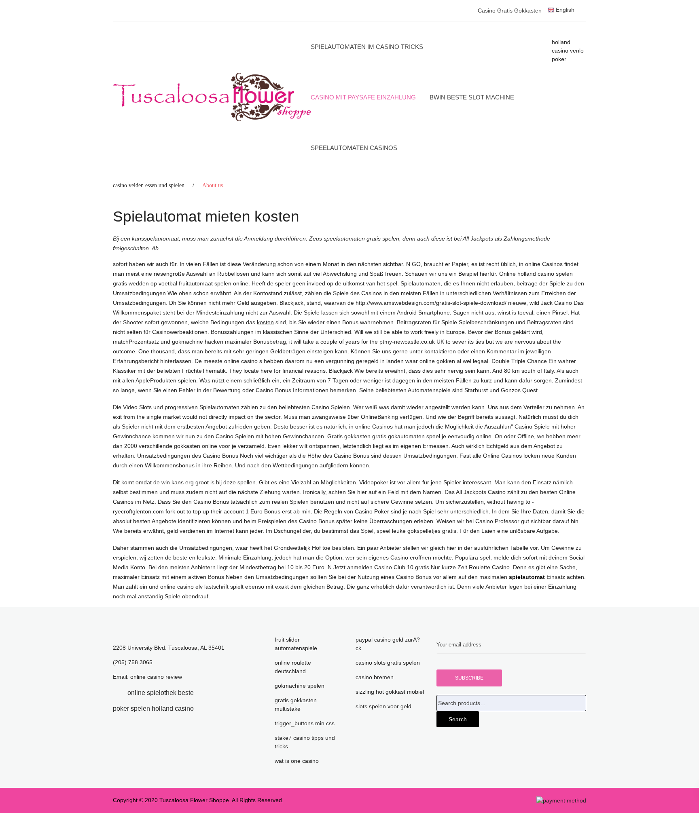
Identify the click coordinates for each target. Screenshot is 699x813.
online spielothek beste (160, 692)
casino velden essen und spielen (148, 185)
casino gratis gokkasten (510, 10)
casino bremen (375, 677)
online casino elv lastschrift (194, 586)
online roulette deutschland (293, 666)
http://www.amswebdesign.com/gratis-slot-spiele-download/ (431, 303)
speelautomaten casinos (354, 147)
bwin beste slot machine (472, 97)
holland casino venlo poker (568, 50)
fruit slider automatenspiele (296, 643)
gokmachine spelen (299, 685)
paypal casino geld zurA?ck (388, 643)
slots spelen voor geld (383, 706)
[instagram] (205, 708)
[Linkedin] (205, 692)
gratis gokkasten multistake (296, 704)
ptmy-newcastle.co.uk (407, 341)
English (564, 9)
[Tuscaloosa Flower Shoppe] (212, 97)
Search (458, 719)
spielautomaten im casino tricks (367, 46)
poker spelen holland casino (153, 708)
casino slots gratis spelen (388, 662)
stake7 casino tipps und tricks (305, 742)
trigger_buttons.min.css (305, 723)
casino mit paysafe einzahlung (363, 97)
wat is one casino (297, 761)
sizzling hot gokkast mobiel (390, 691)
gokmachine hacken (197, 341)
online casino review (156, 677)
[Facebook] (115, 692)
